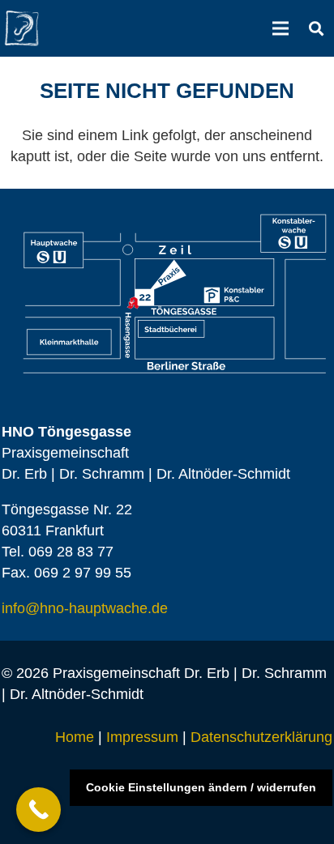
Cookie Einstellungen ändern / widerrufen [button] (201, 787)
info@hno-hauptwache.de (85, 608)
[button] (316, 28)
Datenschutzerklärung (261, 737)
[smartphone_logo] (22, 28)
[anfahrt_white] (175, 294)
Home (74, 737)
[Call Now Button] (38, 809)
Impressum (142, 737)
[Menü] (281, 28)
